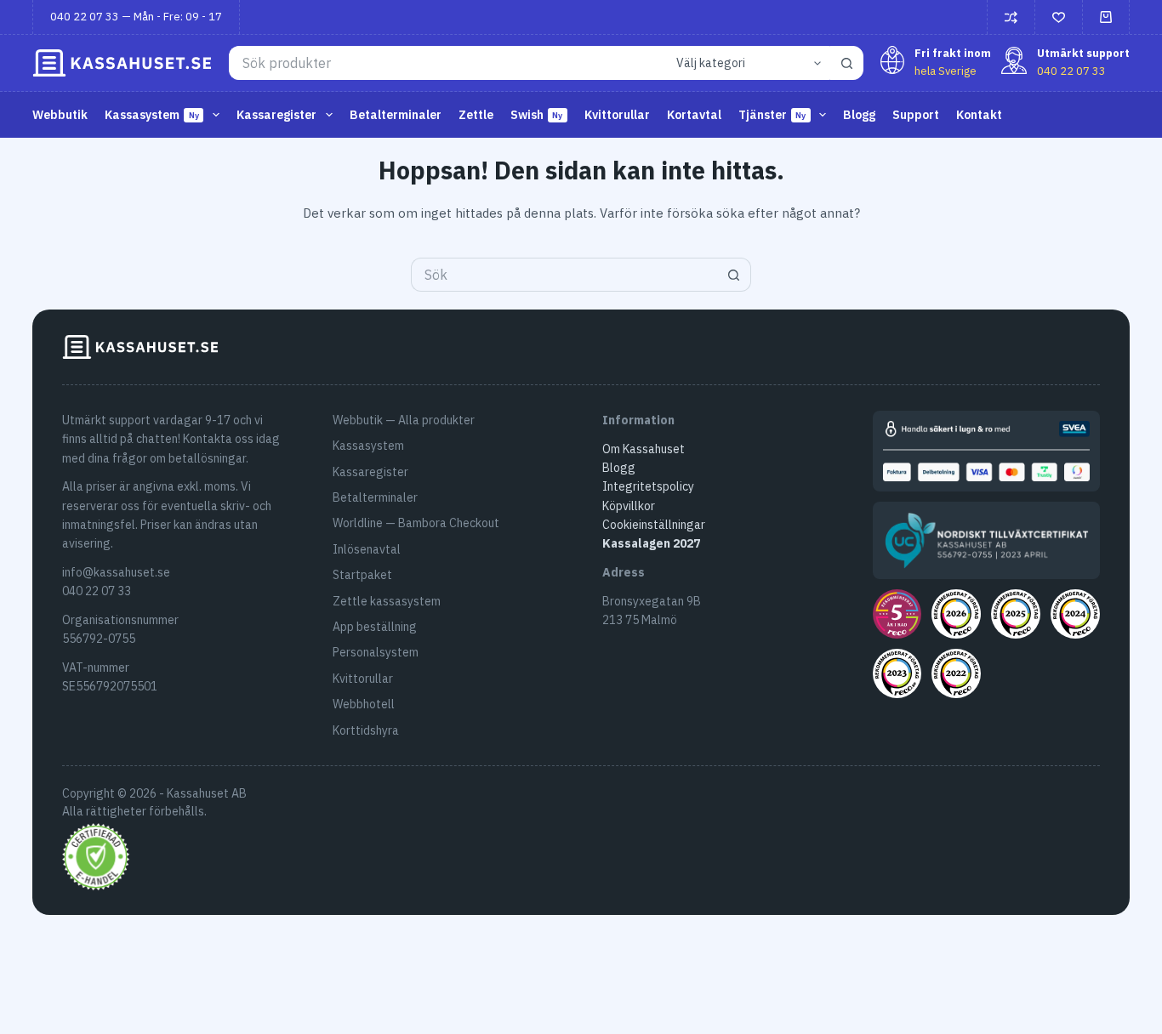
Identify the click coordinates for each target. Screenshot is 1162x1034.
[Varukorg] (1106, 17)
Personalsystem (376, 652)
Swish (536, 114)
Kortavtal (694, 114)
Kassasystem (368, 445)
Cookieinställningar (653, 524)
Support (915, 114)
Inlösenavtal (367, 549)
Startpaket (362, 574)
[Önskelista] (1058, 17)
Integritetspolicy (648, 486)
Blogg (859, 114)
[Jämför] (1011, 17)
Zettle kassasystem (387, 601)
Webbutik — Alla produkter (404, 420)
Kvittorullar (617, 114)
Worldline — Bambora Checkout (416, 523)
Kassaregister (370, 472)
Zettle (476, 114)
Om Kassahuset (643, 449)
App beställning (375, 626)
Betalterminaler (395, 114)
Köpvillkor (628, 506)
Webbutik (60, 114)
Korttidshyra (366, 730)
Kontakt (979, 114)
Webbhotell (364, 704)
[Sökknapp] (846, 63)
